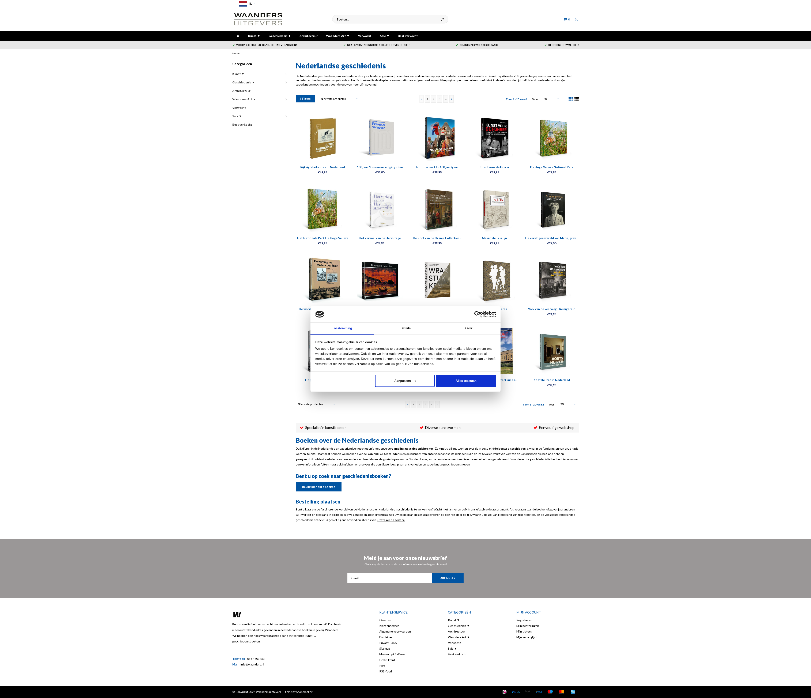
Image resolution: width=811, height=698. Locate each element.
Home (235, 53)
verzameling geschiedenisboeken (411, 448)
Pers (382, 665)
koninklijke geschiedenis (384, 454)
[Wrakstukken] (437, 280)
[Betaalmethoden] (504, 691)
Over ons (385, 620)
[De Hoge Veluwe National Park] (551, 138)
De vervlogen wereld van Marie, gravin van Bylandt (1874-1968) (551, 238)
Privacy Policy (388, 643)
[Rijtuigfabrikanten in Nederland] (322, 138)
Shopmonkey (304, 692)
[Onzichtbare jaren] (494, 280)
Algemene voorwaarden (395, 631)
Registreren (524, 620)
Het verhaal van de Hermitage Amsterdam (380, 238)
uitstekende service (391, 520)
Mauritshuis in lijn (494, 238)
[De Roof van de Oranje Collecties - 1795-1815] (437, 209)
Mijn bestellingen (527, 625)
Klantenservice (389, 625)
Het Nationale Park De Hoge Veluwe (322, 238)
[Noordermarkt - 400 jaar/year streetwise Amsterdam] (437, 138)
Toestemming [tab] (342, 328)
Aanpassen (402, 380)
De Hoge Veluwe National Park (551, 167)
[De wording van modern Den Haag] (322, 280)
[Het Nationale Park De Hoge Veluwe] (322, 209)
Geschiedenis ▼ (280, 36)
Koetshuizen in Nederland (551, 380)
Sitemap (384, 648)
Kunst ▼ (254, 36)
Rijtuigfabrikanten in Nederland (322, 167)
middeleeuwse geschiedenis (508, 448)
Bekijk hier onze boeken (318, 486)
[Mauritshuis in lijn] (494, 209)
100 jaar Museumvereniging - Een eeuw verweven (380, 167)
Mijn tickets (524, 631)
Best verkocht (408, 36)
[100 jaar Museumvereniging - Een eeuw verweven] (380, 138)
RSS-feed (385, 671)
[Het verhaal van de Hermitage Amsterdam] (380, 209)
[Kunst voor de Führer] (494, 138)
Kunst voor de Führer (494, 167)
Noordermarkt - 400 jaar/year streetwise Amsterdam (437, 167)
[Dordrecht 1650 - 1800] (380, 280)
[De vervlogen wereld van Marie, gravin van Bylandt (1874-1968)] (551, 209)
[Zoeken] (442, 19)
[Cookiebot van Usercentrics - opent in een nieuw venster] (477, 314)
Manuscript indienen (392, 654)
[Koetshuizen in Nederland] (551, 351)
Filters (306, 98)
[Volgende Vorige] (451, 99)
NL (250, 3)
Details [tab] (405, 328)
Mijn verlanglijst (526, 637)
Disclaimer (386, 637)
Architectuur (308, 36)
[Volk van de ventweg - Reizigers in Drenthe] (551, 280)
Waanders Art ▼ (338, 36)
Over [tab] (468, 328)
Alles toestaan (466, 380)
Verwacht (364, 36)
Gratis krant (387, 660)
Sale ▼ (384, 36)
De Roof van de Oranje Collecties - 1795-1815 (437, 238)
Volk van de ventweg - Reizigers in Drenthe (551, 309)
